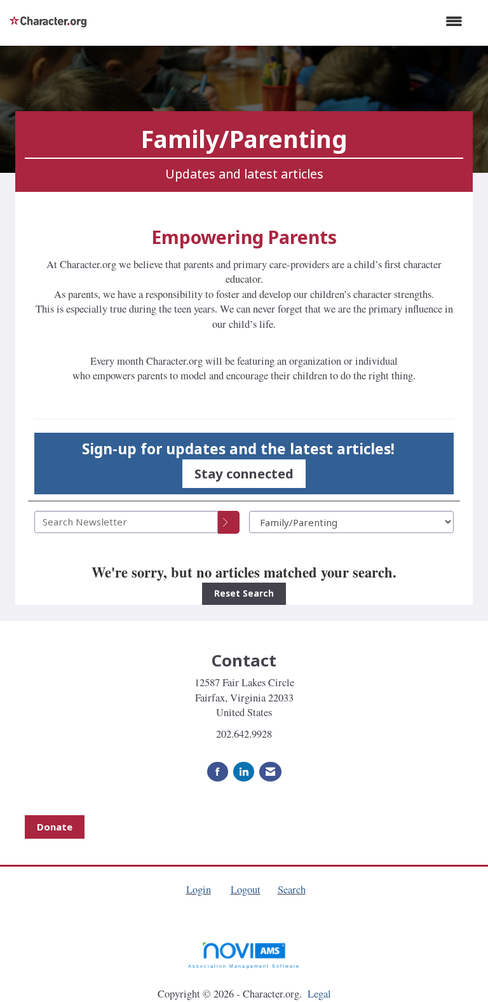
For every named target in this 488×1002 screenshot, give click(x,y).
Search (292, 890)
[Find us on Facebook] (217, 772)
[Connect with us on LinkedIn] (243, 772)
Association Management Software (244, 966)
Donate (54, 826)
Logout (246, 890)
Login (198, 890)
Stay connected (244, 473)
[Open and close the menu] (281, 21)
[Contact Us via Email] (270, 772)
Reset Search (244, 593)
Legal (319, 994)
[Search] (229, 522)
